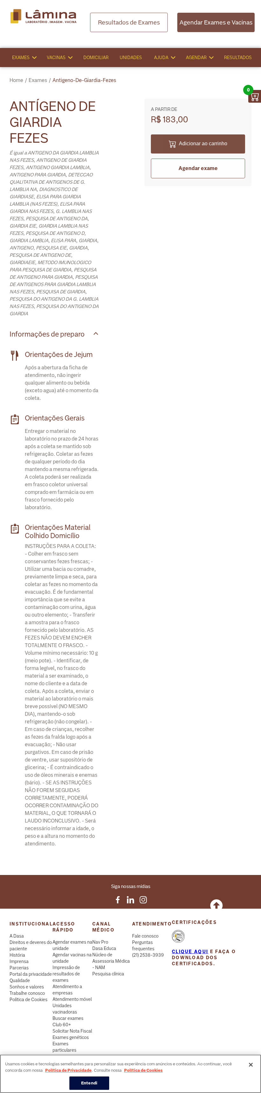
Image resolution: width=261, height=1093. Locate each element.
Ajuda (161, 57)
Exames (21, 57)
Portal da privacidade (31, 974)
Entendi (89, 1083)
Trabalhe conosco (27, 993)
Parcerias (19, 967)
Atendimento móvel (72, 999)
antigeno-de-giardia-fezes (84, 80)
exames (38, 80)
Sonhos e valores (27, 986)
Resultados (238, 57)
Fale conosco (145, 936)
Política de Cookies (28, 999)
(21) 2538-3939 (148, 955)
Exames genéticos (71, 1037)
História (17, 955)
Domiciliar (96, 57)
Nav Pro (100, 942)
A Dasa (17, 936)
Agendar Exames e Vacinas (216, 22)
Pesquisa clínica (108, 973)
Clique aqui (190, 951)
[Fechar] (251, 1065)
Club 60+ (62, 1024)
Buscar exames (68, 1018)
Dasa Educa (104, 948)
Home (16, 80)
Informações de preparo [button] (47, 334)
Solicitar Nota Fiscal (72, 1031)
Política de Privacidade (68, 1070)
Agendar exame (198, 168)
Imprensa (19, 961)
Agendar (196, 57)
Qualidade (20, 980)
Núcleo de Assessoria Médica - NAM (111, 961)
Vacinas (56, 57)
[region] (130, 1074)
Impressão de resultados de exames (66, 974)
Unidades (131, 57)
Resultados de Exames (129, 22)
